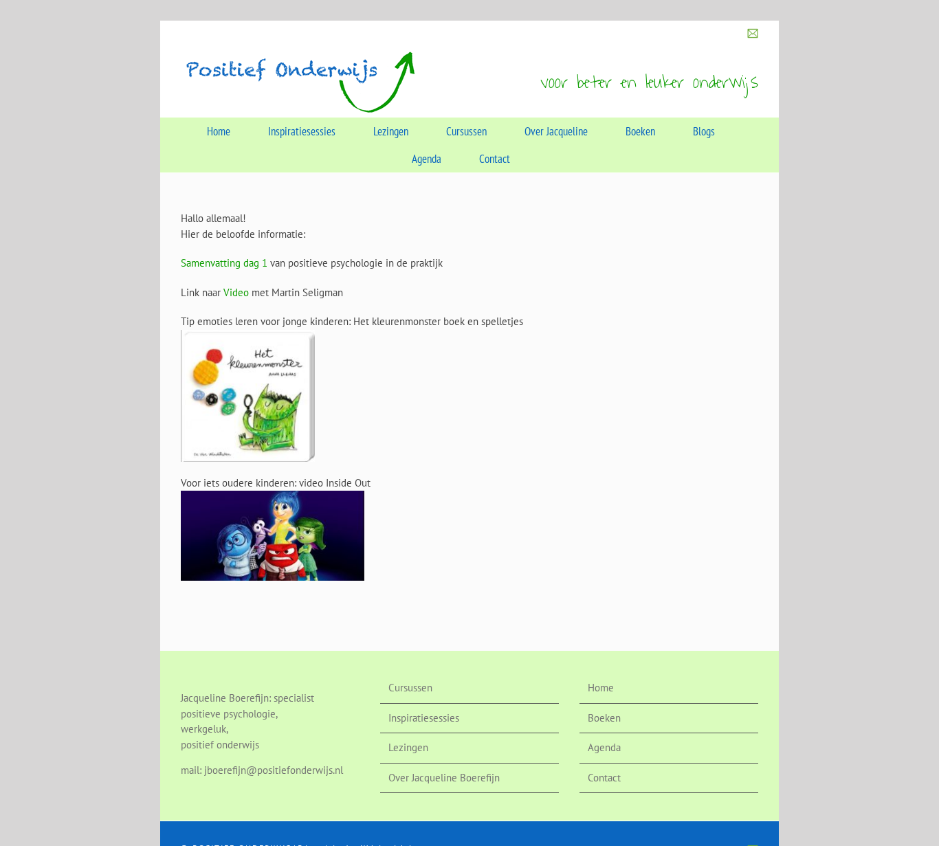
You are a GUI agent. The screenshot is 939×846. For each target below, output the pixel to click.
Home (601, 687)
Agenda (604, 747)
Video (236, 292)
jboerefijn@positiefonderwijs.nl (273, 770)
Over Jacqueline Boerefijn (444, 777)
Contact (604, 777)
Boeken (604, 717)
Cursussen (410, 687)
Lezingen (408, 747)
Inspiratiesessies (423, 717)
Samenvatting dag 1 (224, 262)
